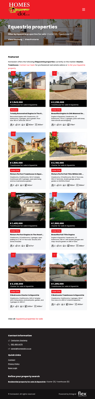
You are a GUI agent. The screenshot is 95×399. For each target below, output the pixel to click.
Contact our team (27, 65)
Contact (11, 360)
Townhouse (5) (65, 34)
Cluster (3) (52, 34)
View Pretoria (32, 39)
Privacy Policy (13, 364)
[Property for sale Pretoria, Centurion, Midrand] (19, 9)
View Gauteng (15, 39)
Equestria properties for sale (31, 34)
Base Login (12, 368)
